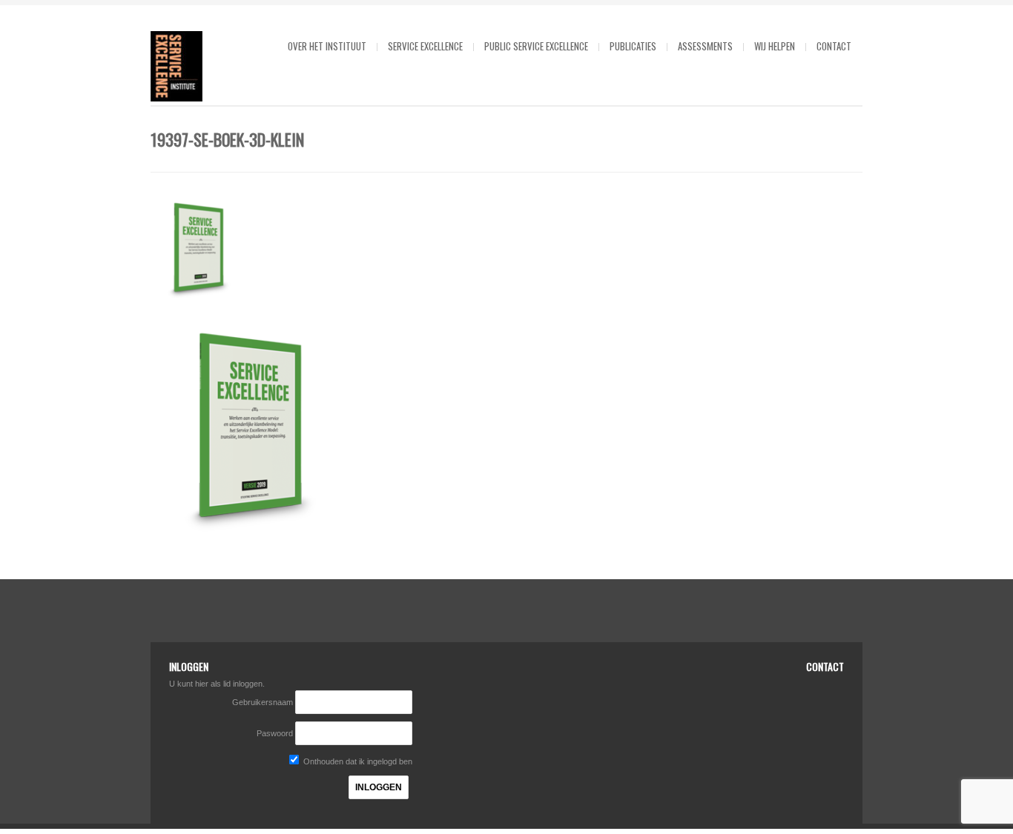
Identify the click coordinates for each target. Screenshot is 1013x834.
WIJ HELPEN (774, 46)
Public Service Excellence (536, 46)
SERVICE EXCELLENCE (425, 46)
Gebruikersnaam (263, 702)
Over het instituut (327, 46)
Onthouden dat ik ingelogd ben (356, 761)
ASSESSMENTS (705, 46)
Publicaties (633, 46)
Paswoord (275, 733)
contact (833, 46)
